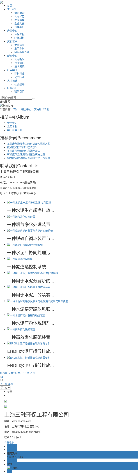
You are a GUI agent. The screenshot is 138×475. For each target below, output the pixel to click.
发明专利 (19, 48)
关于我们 (12, 9)
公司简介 (19, 12)
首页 (9, 5)
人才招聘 (12, 80)
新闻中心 (12, 55)
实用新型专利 (21, 52)
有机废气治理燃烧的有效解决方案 (26, 154)
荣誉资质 (19, 45)
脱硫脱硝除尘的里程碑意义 (22, 147)
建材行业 (19, 73)
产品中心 (12, 30)
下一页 (4, 383)
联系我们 (12, 88)
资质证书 (12, 41)
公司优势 (19, 16)
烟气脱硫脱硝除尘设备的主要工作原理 (28, 158)
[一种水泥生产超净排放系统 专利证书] (29, 202)
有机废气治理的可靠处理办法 (23, 150)
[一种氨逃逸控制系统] (20, 258)
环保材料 (19, 37)
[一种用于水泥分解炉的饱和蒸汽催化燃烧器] (32, 272)
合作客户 (19, 27)
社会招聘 (19, 84)
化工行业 (19, 77)
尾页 (10, 383)
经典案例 (12, 70)
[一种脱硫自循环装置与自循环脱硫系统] (30, 230)
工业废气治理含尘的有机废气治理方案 (28, 143)
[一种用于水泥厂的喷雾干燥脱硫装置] (28, 286)
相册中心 (26, 109)
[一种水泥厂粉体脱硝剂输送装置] (26, 314)
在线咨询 (9, 442)
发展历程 (19, 19)
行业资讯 (19, 62)
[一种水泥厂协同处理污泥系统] (25, 244)
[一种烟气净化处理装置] (21, 216)
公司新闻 (19, 59)
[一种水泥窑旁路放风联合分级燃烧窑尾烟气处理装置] (37, 301)
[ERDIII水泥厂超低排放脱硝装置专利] (28, 343)
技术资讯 (19, 66)
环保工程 (19, 34)
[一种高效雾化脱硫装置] (21, 329)
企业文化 (19, 23)
